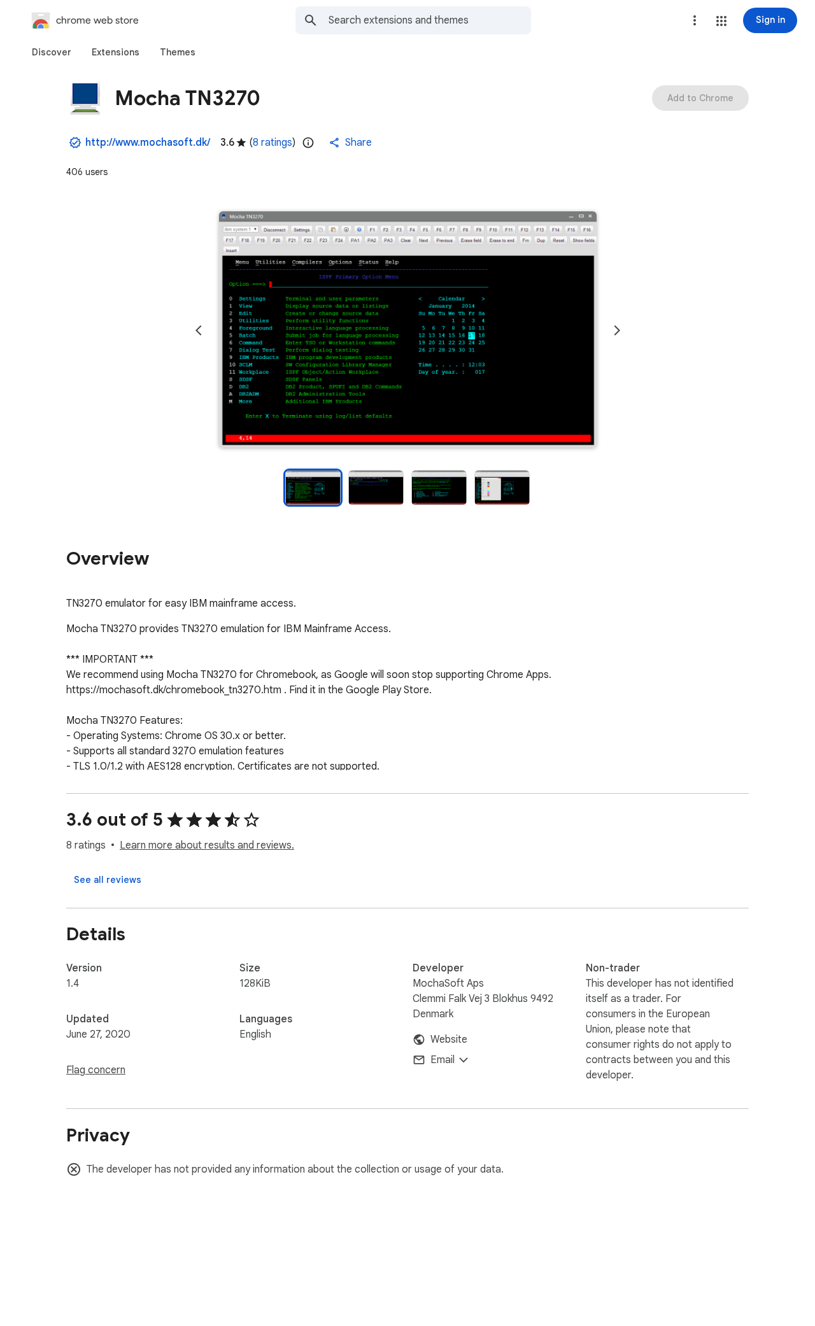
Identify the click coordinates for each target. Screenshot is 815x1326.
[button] (721, 21)
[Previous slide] (198, 330)
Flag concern (95, 1070)
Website (448, 1039)
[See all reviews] (107, 879)
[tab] (52, 52)
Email (442, 1060)
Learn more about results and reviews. (207, 845)
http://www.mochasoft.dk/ (147, 142)
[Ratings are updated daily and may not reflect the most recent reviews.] (308, 142)
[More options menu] (694, 20)
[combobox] (430, 20)
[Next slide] (617, 330)
